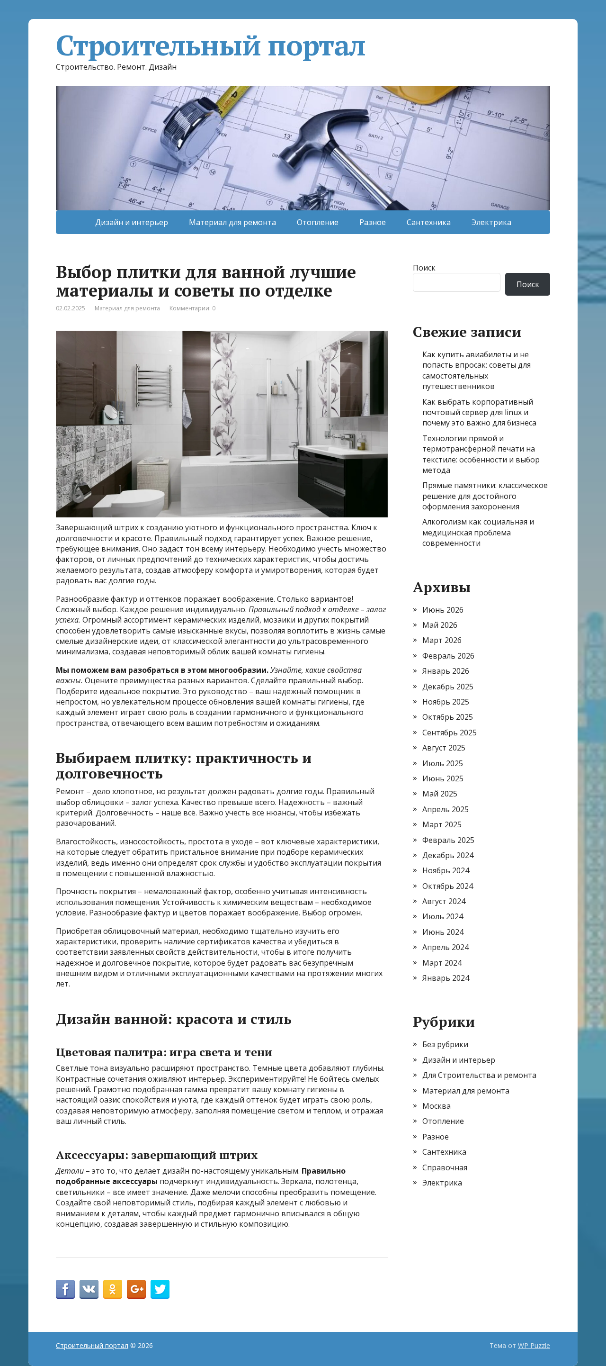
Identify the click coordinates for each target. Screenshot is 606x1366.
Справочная (444, 1167)
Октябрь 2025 (447, 717)
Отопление (318, 222)
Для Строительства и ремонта (479, 1075)
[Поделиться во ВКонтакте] (89, 1289)
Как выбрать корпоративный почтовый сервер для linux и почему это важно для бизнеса (479, 412)
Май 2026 (439, 625)
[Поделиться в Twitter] (160, 1289)
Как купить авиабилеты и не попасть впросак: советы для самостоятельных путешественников (476, 370)
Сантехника (429, 222)
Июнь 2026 (442, 610)
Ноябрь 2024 (445, 870)
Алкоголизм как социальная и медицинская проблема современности (478, 532)
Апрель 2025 (445, 809)
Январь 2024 (445, 978)
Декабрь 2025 (447, 686)
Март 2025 (442, 824)
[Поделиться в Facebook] (65, 1289)
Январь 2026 (445, 671)
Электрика (491, 222)
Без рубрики (445, 1044)
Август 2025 (443, 747)
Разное (372, 222)
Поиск (424, 267)
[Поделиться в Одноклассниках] (112, 1289)
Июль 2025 (442, 763)
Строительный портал (210, 45)
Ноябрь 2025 (445, 702)
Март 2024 (442, 963)
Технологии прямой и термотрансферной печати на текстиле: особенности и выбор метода (481, 454)
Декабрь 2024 (447, 855)
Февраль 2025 (448, 840)
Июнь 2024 (442, 932)
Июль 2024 (442, 916)
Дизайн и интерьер (131, 222)
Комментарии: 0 (192, 308)
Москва (436, 1106)
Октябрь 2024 (447, 886)
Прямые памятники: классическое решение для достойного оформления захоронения (485, 496)
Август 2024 (443, 901)
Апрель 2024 (445, 947)
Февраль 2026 (448, 656)
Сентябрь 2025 (449, 732)
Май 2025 (439, 793)
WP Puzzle (534, 1345)
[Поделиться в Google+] (136, 1289)
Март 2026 (442, 640)
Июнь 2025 (442, 778)
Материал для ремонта (232, 222)
